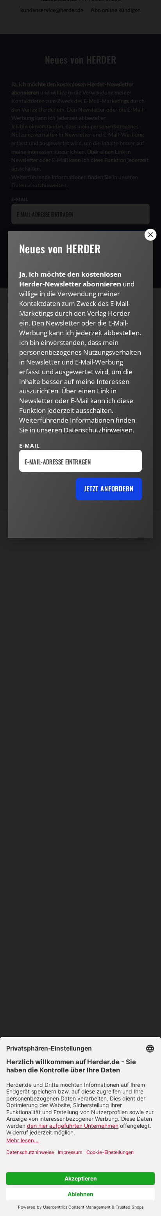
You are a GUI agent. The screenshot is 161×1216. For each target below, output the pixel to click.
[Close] (149, 234)
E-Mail (29, 445)
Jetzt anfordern (108, 488)
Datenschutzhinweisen (98, 429)
